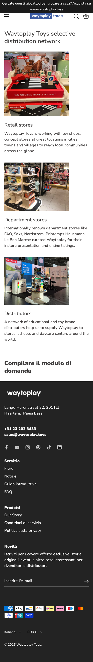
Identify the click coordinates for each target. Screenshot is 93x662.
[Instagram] (28, 446)
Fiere (8, 468)
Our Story (13, 515)
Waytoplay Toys (28, 644)
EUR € (32, 632)
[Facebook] (6, 446)
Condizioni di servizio (22, 522)
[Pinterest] (38, 446)
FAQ (8, 491)
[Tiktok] (49, 446)
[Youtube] (17, 446)
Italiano (10, 632)
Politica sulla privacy (22, 530)
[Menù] (7, 16)
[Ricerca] (76, 17)
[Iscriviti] (86, 581)
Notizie (10, 476)
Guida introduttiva (20, 484)
